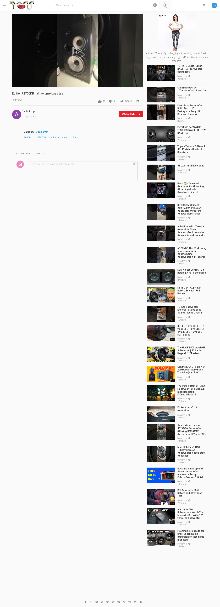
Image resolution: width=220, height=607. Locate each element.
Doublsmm (42, 131)
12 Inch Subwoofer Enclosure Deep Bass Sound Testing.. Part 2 (189, 310)
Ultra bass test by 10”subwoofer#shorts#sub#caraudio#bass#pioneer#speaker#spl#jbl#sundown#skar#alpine (191, 89)
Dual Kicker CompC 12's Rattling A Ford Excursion (191, 271)
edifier (28, 137)
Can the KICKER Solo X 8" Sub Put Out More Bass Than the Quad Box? (191, 369)
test (76, 137)
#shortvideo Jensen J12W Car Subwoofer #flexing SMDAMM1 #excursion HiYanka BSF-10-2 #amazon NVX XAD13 (191, 429)
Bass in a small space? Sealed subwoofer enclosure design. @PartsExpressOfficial (190, 472)
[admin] (16, 114)
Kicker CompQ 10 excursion (187, 409)
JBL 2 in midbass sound (190, 165)
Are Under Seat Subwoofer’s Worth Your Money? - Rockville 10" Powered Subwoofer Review (191, 513)
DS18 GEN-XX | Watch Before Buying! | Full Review (189, 290)
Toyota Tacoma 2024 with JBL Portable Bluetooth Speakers (191, 149)
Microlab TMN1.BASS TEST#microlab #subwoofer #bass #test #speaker (191, 451)
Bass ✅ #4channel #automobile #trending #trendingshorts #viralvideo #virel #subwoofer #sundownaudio (190, 187)
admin (183, 76)
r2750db (41, 137)
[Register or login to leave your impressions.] (82, 171)
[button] (155, 6)
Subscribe (131, 113)
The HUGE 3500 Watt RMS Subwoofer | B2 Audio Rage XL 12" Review (191, 350)
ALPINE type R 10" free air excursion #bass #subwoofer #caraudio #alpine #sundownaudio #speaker (191, 230)
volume (55, 137)
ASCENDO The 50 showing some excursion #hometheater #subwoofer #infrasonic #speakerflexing (191, 252)
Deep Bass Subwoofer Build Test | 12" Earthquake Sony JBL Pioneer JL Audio (189, 109)
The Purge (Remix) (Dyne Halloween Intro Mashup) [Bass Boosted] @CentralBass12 (191, 390)
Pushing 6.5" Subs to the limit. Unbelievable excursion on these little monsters (190, 535)
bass (66, 137)
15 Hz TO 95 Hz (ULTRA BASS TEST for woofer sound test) (189, 69)
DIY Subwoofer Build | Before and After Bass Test (189, 493)
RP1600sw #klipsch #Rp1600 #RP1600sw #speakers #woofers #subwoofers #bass (189, 209)
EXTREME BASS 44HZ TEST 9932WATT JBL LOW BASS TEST (191, 130)
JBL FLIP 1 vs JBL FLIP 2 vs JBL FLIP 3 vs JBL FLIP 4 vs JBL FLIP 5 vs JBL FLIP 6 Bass (191, 330)
